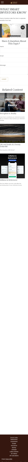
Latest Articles (14, 451)
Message (3, 65)
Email (2, 56)
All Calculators (14, 455)
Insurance (14, 445)
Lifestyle (14, 449)
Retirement (14, 439)
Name (2, 46)
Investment (14, 441)
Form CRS (9, 459)
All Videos (14, 453)
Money (14, 447)
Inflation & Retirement (8, 180)
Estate (14, 443)
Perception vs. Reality (8, 114)
